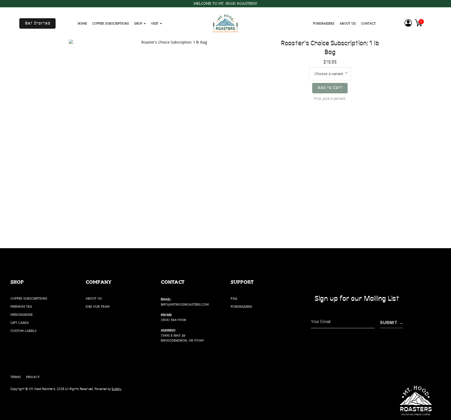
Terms (15, 377)
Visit (154, 23)
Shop (138, 23)
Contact (368, 23)
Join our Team (98, 306)
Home (82, 23)
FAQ (234, 298)
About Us (348, 23)
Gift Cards (19, 322)
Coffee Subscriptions (110, 23)
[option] (172, 143)
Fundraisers (323, 23)
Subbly (116, 389)
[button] (37, 23)
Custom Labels (23, 331)
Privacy (33, 377)
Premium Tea (21, 306)
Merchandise (21, 314)
